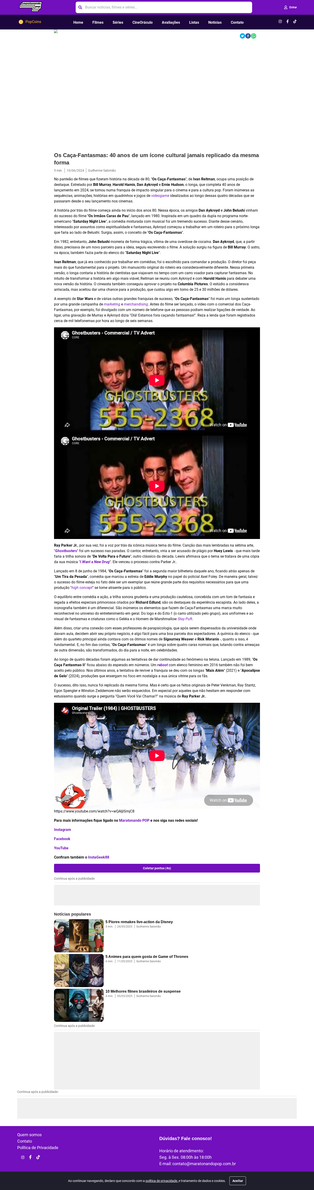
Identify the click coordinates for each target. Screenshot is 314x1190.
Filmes (97, 22)
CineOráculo (142, 22)
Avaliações (171, 22)
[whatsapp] (253, 36)
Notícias (215, 22)
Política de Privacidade (37, 1147)
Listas (194, 22)
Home (78, 22)
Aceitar (237, 1181)
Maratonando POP (134, 820)
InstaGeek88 (98, 857)
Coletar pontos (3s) (157, 868)
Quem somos (29, 1134)
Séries (118, 22)
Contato (237, 22)
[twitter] (242, 36)
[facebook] (248, 36)
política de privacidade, (162, 1181)
